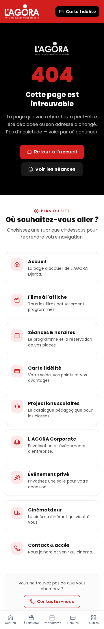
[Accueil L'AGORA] (22, 11)
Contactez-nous (55, 601)
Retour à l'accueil (55, 151)
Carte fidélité (81, 11)
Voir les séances (55, 169)
